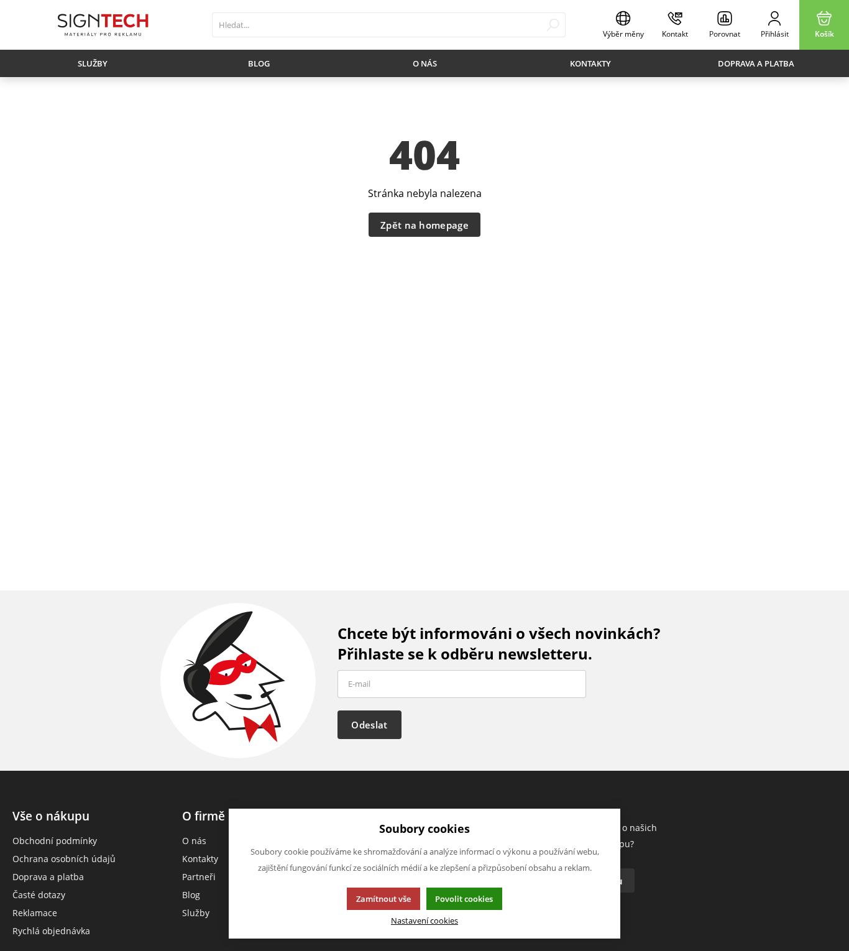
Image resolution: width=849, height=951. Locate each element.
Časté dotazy (38, 895)
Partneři (199, 877)
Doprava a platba (756, 63)
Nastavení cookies (424, 921)
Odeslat (369, 725)
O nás (425, 63)
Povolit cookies (464, 898)
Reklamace (34, 913)
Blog (259, 63)
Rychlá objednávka (51, 931)
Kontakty (590, 63)
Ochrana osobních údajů (64, 859)
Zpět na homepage (424, 225)
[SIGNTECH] (103, 25)
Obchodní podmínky (54, 841)
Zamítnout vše (383, 898)
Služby (93, 63)
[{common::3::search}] (553, 24)
